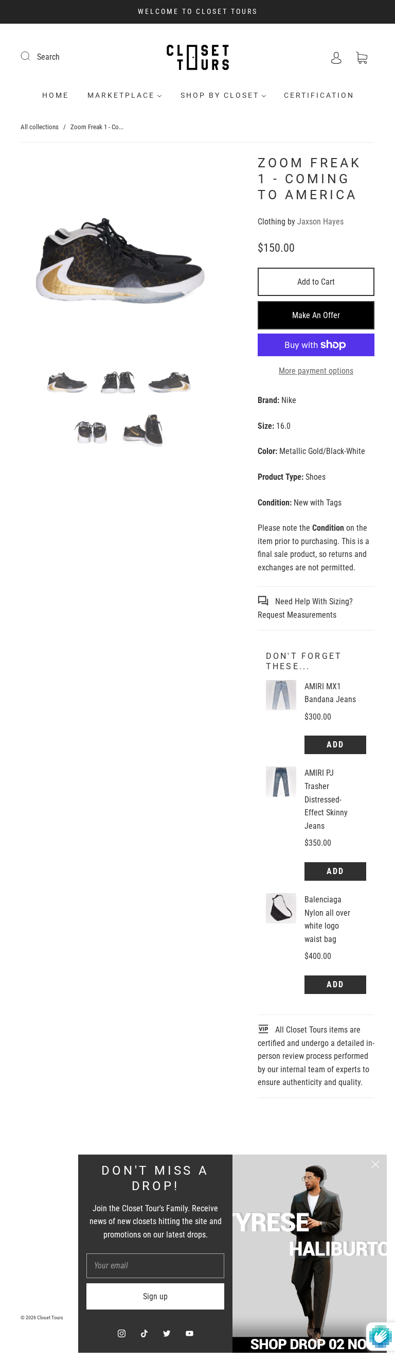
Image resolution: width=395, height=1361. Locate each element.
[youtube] (189, 1333)
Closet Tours (50, 1317)
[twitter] (166, 1333)
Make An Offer (316, 315)
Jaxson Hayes (320, 221)
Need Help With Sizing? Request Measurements (305, 608)
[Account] (336, 57)
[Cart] (361, 57)
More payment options (316, 371)
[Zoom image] (118, 254)
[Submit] (32, 55)
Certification (319, 95)
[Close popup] (375, 1166)
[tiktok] (144, 1333)
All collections (40, 127)
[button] (41, 254)
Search (48, 57)
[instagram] (121, 1333)
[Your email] (155, 1265)
